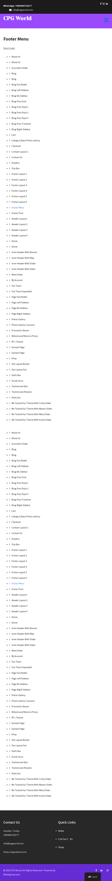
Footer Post (17, 213)
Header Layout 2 (20, 224)
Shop (14, 358)
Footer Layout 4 (19, 190)
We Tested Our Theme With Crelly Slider (31, 403)
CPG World (17, 18)
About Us (16, 56)
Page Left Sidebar (20, 302)
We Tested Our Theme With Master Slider (32, 408)
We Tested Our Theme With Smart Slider (31, 419)
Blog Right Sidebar (21, 129)
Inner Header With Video (23, 269)
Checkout (16, 146)
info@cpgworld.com (13, 843)
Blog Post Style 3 (20, 118)
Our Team (16, 285)
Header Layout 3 (19, 230)
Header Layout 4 (19, 235)
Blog (14, 73)
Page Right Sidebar (21, 313)
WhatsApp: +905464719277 (17, 5)
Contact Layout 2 (20, 151)
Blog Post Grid (19, 101)
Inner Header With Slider (24, 263)
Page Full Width (19, 296)
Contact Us (17, 157)
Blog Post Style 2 (20, 112)
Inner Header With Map (23, 257)
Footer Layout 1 (19, 173)
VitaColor (16, 397)
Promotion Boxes (20, 330)
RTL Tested (17, 341)
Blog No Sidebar (20, 95)
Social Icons (17, 380)
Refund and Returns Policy (25, 336)
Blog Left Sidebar (20, 90)
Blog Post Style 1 (20, 107)
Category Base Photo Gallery (26, 140)
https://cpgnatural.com (15, 852)
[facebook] (101, 3)
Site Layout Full (19, 369)
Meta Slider (17, 274)
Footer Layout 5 (19, 196)
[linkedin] (107, 3)
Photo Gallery (18, 319)
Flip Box (16, 168)
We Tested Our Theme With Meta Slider (31, 414)
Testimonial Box (20, 386)
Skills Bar (16, 375)
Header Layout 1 (19, 218)
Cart (14, 134)
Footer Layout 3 (19, 185)
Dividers (16, 162)
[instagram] (104, 3)
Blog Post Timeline (21, 123)
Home (15, 241)
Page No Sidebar (20, 308)
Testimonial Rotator (22, 391)
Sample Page (18, 347)
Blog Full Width (19, 84)
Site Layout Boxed (20, 363)
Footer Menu (18, 207)
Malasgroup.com (11, 874)
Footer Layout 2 (19, 179)
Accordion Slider (20, 67)
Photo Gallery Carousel (23, 324)
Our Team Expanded (22, 291)
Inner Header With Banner (24, 252)
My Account (17, 280)
